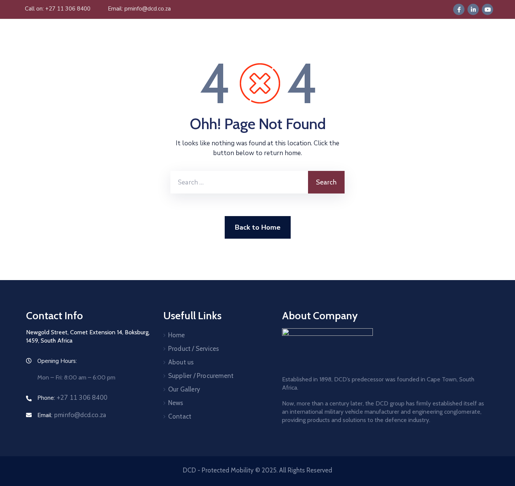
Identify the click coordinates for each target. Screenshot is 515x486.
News (176, 403)
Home (176, 335)
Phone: (72, 398)
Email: (71, 415)
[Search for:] (239, 182)
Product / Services (193, 348)
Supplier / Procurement (200, 375)
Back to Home (257, 227)
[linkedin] (473, 9)
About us (181, 362)
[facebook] (458, 9)
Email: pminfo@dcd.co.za (139, 8)
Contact (179, 416)
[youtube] (487, 9)
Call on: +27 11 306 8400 (57, 8)
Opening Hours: (57, 361)
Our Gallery (184, 389)
